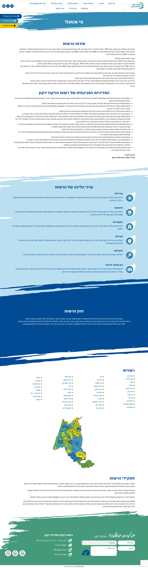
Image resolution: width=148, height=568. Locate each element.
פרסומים (84, 8)
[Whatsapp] (8, 6)
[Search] (12, 6)
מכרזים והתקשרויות (37, 3)
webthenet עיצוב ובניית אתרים (74, 566)
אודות (101, 3)
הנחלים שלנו (88, 3)
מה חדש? (72, 8)
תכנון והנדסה (73, 3)
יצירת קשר (59, 8)
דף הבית (111, 3)
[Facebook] (4, 6)
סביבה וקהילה (56, 3)
